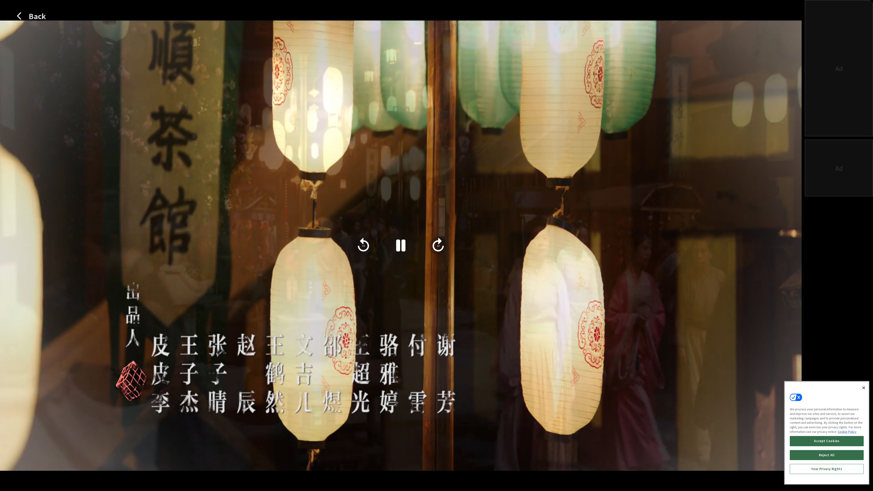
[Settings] (762, 473)
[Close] (864, 388)
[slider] (384, 449)
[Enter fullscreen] (780, 473)
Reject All (827, 455)
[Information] (20, 473)
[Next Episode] (744, 473)
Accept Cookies (826, 441)
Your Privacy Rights (826, 469)
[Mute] (39, 473)
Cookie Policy (847, 431)
